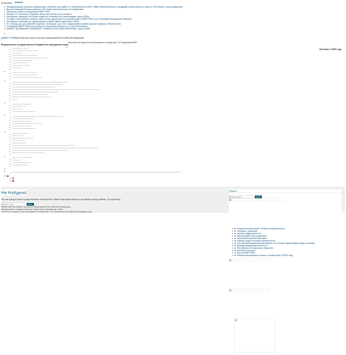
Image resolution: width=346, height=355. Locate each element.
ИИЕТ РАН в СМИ (21, 66)
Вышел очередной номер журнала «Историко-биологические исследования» (45, 9)
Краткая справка (20, 49)
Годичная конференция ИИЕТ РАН (29, 96)
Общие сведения (20, 134)
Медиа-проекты (20, 166)
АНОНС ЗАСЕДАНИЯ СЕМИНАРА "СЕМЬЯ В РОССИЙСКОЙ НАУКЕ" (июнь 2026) (48, 29)
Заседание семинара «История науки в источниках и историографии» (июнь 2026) (47, 16)
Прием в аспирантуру (23, 139)
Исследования (13, 71)
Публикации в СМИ (21, 164)
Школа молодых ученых (24, 113)
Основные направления (24, 74)
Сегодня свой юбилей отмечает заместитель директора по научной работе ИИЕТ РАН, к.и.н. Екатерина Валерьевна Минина (69, 19)
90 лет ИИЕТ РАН (246, 253)
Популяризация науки (17, 156)
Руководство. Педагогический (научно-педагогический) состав (43, 147)
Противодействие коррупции (251, 236)
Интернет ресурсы (246, 250)
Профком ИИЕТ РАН (22, 61)
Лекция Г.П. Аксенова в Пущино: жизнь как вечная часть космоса (38, 14)
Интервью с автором (22, 159)
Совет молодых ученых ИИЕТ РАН (29, 59)
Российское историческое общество (255, 248)
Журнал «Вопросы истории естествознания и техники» (39, 83)
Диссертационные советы (19, 115)
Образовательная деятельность (22, 132)
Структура (17, 54)
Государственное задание (25, 76)
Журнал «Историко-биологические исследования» (37, 86)
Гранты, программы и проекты (27, 79)
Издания (16, 161)
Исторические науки (22, 122)
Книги (15, 100)
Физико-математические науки (27, 125)
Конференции (19, 108)
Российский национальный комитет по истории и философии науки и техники (276, 243)
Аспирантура (18, 142)
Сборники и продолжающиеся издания (31, 98)
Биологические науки (22, 120)
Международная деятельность (252, 245)
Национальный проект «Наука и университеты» (261, 228)
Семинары (17, 110)
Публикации (12, 81)
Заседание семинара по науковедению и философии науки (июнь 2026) (42, 21)
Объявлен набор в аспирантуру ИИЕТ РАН (28, 12)
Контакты (16, 69)
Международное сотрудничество (28, 154)
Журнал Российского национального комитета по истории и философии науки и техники (56, 91)
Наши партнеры (20, 64)
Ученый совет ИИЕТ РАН (24, 57)
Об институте (75, 47)
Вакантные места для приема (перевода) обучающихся (40, 151)
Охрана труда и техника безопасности (256, 241)
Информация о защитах (24, 130)
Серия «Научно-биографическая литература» (35, 93)
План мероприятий (21, 105)
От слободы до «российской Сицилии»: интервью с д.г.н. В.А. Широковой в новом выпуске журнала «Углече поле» (63, 24)
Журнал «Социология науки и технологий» (33, 88)
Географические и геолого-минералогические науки (38, 117)
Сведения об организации (25, 52)
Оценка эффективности (249, 233)
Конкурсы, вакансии (247, 231)
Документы (17, 137)
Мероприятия (13, 103)
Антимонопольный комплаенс (252, 238)
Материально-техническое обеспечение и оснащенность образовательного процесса (55, 149)
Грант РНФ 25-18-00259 (18, 171)
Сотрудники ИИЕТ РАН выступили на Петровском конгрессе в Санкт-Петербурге (47, 26)
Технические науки (21, 127)
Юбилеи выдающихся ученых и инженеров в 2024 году (265, 255)
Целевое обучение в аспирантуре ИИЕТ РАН (29, 168)
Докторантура (19, 144)
